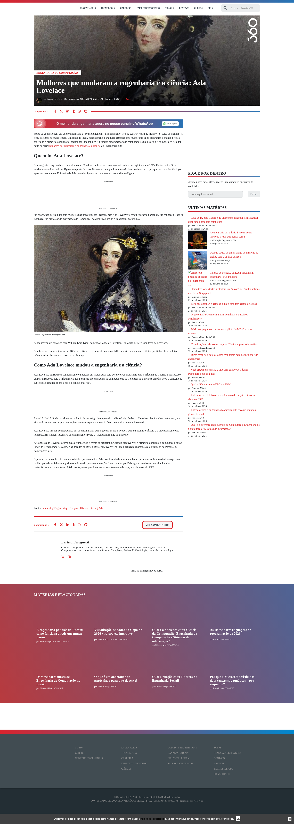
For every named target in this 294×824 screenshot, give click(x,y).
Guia (210, 8)
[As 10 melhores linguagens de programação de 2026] (234, 615)
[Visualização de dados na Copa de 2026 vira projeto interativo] (118, 615)
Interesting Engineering (54, 508)
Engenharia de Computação (57, 72)
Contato (219, 758)
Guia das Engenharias (182, 747)
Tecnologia (108, 8)
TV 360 (79, 747)
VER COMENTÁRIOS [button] (157, 525)
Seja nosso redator (180, 763)
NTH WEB (198, 800)
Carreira (126, 8)
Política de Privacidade (152, 818)
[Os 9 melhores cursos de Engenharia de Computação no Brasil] (60, 662)
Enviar (253, 194)
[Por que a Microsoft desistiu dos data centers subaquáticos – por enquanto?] (234, 662)
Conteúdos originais (89, 758)
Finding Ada (96, 508)
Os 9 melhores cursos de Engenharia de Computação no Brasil (58, 680)
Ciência (169, 8)
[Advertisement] (108, 195)
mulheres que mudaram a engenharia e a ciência (75, 145)
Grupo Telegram (179, 758)
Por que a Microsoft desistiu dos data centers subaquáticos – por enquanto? (232, 680)
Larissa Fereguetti (75, 542)
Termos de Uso (223, 769)
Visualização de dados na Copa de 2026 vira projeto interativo (224, 344)
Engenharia (129, 747)
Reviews (184, 8)
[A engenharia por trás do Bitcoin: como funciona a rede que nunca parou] (197, 241)
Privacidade (222, 774)
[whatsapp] (67, 111)
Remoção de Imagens (228, 753)
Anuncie (219, 763)
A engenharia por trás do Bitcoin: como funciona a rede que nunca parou (59, 633)
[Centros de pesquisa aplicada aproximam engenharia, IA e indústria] (197, 279)
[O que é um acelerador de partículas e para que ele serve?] (118, 662)
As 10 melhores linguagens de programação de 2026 (230, 631)
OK (238, 818)
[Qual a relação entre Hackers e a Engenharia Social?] (176, 662)
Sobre (218, 747)
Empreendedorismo (148, 8)
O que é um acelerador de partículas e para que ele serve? (116, 678)
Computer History (78, 508)
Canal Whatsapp (178, 753)
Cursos (198, 8)
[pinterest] (85, 111)
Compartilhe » (41, 111)
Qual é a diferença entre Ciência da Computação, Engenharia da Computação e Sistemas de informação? (174, 635)
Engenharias (88, 8)
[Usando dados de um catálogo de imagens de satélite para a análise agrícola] (197, 261)
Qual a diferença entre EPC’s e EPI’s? (211, 384)
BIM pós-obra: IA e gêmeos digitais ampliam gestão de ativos (224, 303)
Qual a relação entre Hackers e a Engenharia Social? (174, 678)
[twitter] (61, 111)
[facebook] (55, 111)
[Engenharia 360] (57, 8)
